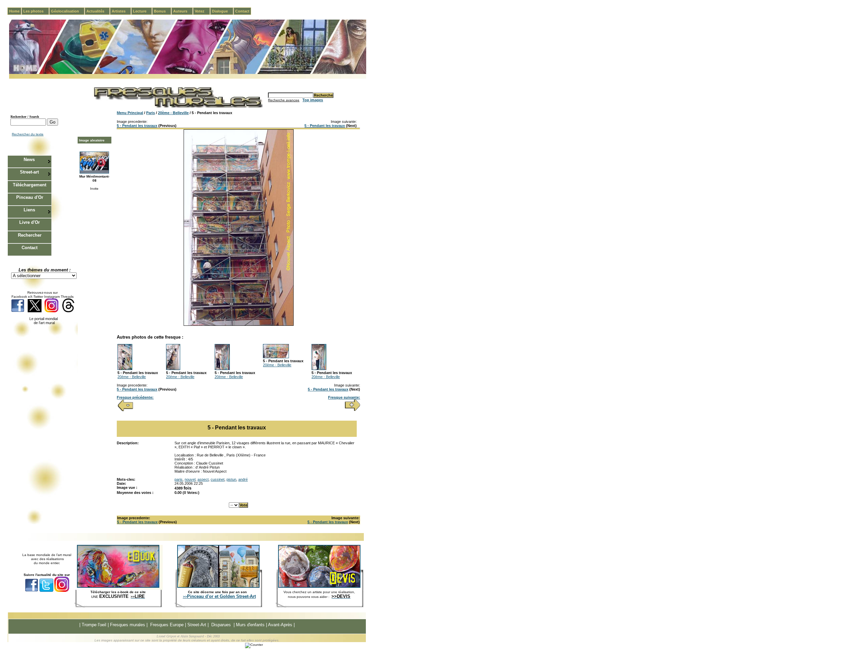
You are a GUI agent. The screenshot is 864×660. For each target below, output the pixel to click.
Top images (312, 100)
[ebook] (118, 586)
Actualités (98, 11)
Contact (242, 11)
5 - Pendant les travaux (137, 126)
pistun (231, 479)
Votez (202, 11)
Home (14, 11)
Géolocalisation (67, 11)
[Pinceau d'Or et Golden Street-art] (218, 586)
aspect (203, 479)
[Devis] (319, 586)
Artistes (121, 11)
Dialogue (222, 11)
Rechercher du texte (28, 134)
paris (178, 479)
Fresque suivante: (344, 397)
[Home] (187, 73)
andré (243, 479)
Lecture (142, 11)
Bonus (162, 11)
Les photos (36, 11)
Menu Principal (130, 113)
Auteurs (183, 11)
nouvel (190, 479)
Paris (150, 113)
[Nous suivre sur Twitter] (35, 311)
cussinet (217, 479)
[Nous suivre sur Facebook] (18, 311)
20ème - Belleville (173, 113)
